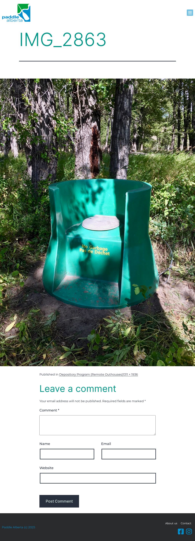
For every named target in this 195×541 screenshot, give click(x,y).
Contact (186, 523)
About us (171, 523)
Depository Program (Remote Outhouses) (91, 374)
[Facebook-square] (181, 531)
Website (46, 468)
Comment (49, 410)
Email (106, 444)
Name (44, 444)
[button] (190, 13)
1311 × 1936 (130, 374)
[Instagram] (189, 531)
